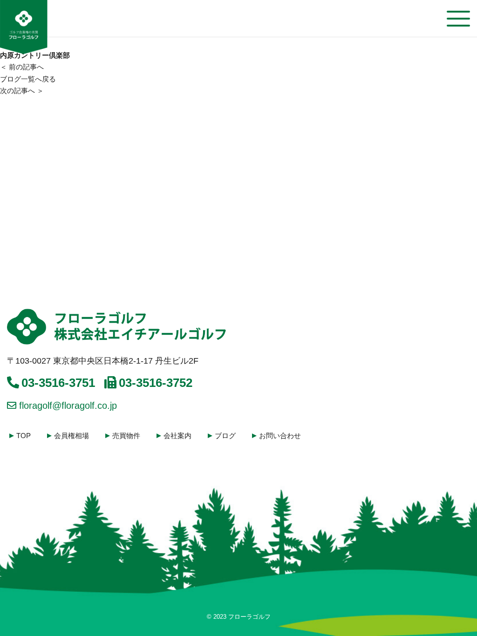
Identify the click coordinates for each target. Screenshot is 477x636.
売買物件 (126, 436)
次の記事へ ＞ (22, 91)
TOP (23, 436)
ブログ (225, 436)
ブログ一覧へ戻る (28, 79)
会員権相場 (71, 436)
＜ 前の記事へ (22, 67)
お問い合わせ (280, 436)
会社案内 (177, 436)
